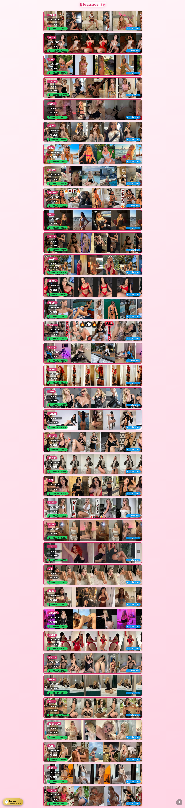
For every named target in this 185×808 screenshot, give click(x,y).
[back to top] (179, 802)
